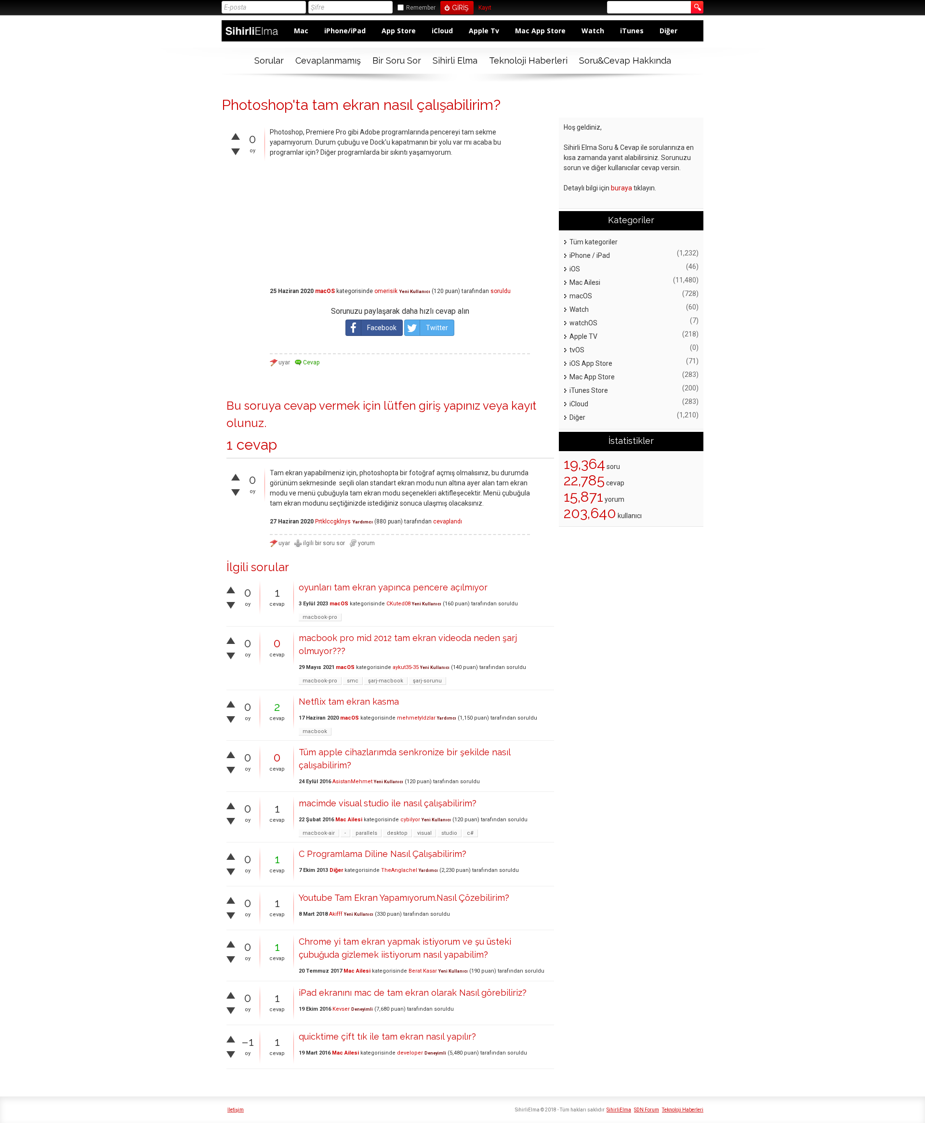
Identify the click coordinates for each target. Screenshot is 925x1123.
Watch (592, 30)
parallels (366, 833)
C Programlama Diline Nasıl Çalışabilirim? (382, 854)
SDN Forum (646, 1109)
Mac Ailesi (348, 819)
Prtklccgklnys (333, 521)
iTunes (632, 30)
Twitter (437, 328)
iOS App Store (590, 363)
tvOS (576, 350)
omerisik (385, 291)
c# (470, 833)
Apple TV (583, 336)
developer (410, 1053)
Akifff (336, 914)
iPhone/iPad (345, 30)
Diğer (668, 30)
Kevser (341, 1009)
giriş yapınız (449, 406)
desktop (397, 833)
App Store (399, 30)
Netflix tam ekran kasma (349, 701)
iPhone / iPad (589, 255)
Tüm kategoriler (593, 242)
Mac (301, 30)
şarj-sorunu (427, 681)
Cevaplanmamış (328, 60)
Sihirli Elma (455, 60)
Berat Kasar (423, 971)
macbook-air (319, 833)
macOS (325, 291)
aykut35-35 (406, 667)
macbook (315, 731)
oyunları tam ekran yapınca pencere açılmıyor (393, 587)
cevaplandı (447, 521)
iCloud (442, 30)
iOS (574, 269)
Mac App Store (540, 30)
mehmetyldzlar (416, 718)
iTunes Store (588, 390)
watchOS (583, 323)
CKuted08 (398, 604)
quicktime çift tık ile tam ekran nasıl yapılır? (387, 1036)
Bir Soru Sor (396, 60)
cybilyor (410, 819)
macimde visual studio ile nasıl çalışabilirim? (387, 803)
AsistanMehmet (352, 781)
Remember (421, 7)
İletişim (235, 1109)
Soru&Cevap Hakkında (625, 60)
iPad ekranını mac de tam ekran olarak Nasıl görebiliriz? (413, 993)
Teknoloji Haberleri (528, 60)
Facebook (381, 328)
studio (449, 833)
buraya (621, 188)
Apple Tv (484, 30)
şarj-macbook (385, 681)
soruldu (500, 291)
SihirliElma (619, 1109)
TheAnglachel (399, 870)
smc (352, 681)
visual (424, 833)
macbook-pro (320, 617)
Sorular (269, 60)
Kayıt (484, 8)
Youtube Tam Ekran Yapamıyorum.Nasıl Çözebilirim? (404, 898)
